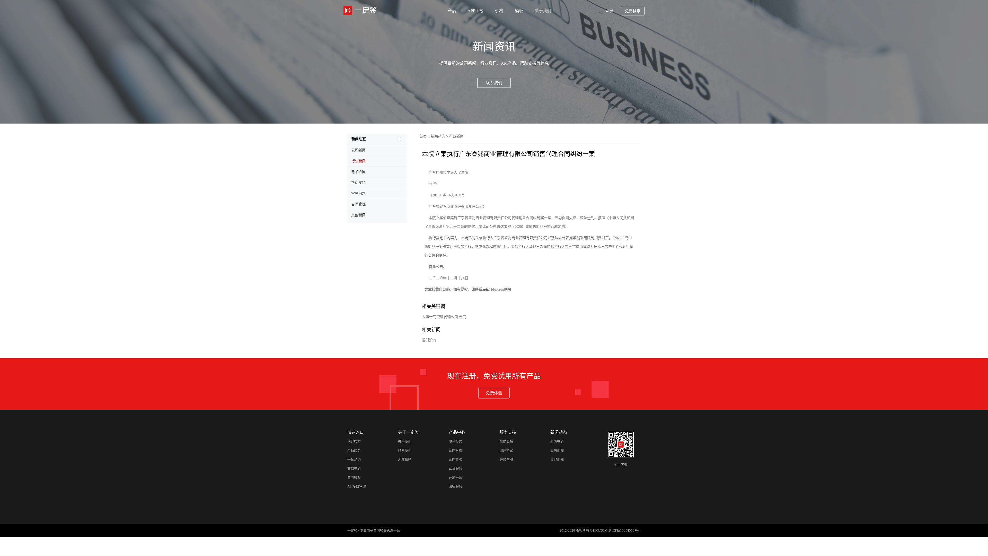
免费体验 (494, 393)
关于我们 (543, 10)
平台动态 (354, 459)
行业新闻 (456, 136)
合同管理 (455, 450)
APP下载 (475, 10)
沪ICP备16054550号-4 (624, 530)
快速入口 (355, 432)
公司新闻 (557, 450)
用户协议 (506, 450)
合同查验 (455, 459)
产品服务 (354, 450)
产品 (452, 10)
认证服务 (455, 468)
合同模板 (354, 477)
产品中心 (457, 432)
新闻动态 (438, 136)
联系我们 (494, 83)
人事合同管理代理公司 (440, 317)
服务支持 (508, 432)
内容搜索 (354, 441)
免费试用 (632, 11)
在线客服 (506, 459)
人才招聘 (404, 459)
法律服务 (455, 486)
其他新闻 (557, 459)
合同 (462, 317)
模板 (519, 10)
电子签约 (455, 441)
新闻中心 (557, 441)
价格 (499, 10)
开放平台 (455, 477)
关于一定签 (408, 432)
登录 (609, 11)
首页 (423, 136)
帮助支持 (506, 441)
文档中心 (354, 468)
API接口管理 (356, 486)
